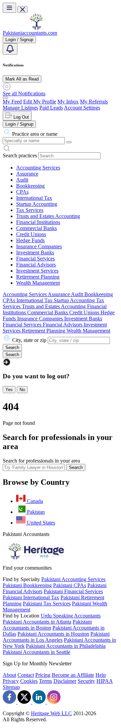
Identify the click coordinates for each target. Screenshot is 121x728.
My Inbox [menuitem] (68, 101)
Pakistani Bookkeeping (27, 585)
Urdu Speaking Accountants (70, 616)
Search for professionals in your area (41, 461)
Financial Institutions (38, 222)
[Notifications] (10, 49)
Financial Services (35, 258)
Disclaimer (64, 681)
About (9, 675)
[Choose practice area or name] (69, 142)
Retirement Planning (37, 277)
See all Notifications (24, 93)
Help (100, 675)
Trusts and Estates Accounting (48, 216)
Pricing (42, 675)
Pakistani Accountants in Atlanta (37, 622)
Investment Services (37, 271)
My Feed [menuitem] (12, 101)
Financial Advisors (36, 264)
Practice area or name (34, 134)
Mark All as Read (22, 79)
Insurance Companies (39, 246)
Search (76, 467)
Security (86, 681)
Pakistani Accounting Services (73, 579)
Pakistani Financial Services (73, 591)
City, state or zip (29, 340)
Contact (25, 675)
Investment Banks (35, 252)
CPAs (22, 192)
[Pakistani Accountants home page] (36, 28)
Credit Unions (31, 234)
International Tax (34, 198)
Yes (9, 389)
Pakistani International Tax (31, 597)
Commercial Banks (36, 228)
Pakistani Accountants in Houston (53, 634)
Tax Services (29, 210)
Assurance (27, 174)
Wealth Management (38, 283)
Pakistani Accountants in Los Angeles (56, 637)
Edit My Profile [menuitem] (39, 101)
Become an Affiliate (73, 675)
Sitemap (11, 687)
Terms (45, 681)
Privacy (11, 681)
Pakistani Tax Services (47, 603)
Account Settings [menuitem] (82, 107)
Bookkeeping (30, 186)
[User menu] (5, 98)
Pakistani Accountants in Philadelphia (66, 646)
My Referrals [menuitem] (94, 101)
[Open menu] (9, 8)
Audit (22, 180)
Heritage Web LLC (51, 713)
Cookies (29, 681)
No (22, 389)
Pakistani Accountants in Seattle (36, 652)
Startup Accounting (36, 204)
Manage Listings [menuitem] (20, 107)
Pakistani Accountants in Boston (47, 625)
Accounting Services (38, 167)
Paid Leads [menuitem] (51, 107)
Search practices (20, 155)
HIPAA (104, 681)
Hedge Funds (30, 240)
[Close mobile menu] (22, 9)
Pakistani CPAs (69, 585)
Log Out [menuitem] (20, 117)
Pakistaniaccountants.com (30, 33)
